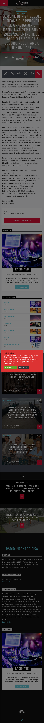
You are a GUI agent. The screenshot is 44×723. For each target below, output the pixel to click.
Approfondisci (23, 367)
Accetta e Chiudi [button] (10, 367)
